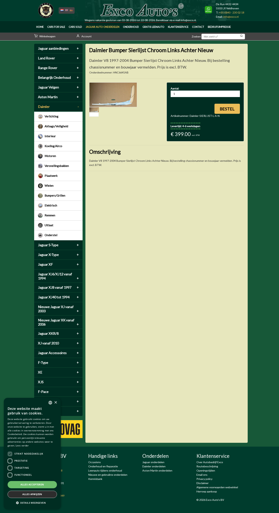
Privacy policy (204, 478)
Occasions (94, 462)
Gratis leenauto (153, 26)
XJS (58, 382)
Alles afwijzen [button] (32, 494)
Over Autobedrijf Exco (209, 462)
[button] (32, 502)
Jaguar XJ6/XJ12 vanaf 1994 (58, 276)
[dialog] (32, 453)
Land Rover (58, 58)
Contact (198, 26)
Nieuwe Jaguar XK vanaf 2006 (58, 322)
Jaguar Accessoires (58, 353)
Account (86, 36)
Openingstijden (205, 470)
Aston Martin (58, 97)
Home (40, 26)
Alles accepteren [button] (32, 484)
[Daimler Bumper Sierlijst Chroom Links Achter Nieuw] (113, 94)
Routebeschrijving (207, 466)
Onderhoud (131, 26)
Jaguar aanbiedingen (58, 48)
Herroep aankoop (206, 491)
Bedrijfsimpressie (219, 26)
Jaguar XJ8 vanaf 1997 (58, 287)
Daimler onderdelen (154, 466)
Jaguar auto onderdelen (102, 26)
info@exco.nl (188, 20)
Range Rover (58, 68)
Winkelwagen (47, 36)
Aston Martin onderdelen (157, 470)
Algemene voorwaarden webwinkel (217, 487)
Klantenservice (178, 26)
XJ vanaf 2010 (58, 343)
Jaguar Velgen (58, 87)
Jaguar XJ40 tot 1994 (58, 297)
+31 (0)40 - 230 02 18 (231, 12)
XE (58, 372)
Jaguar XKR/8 (58, 333)
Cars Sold (75, 26)
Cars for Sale (56, 26)
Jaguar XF (58, 264)
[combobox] (50, 403)
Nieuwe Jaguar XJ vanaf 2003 (58, 309)
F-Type (58, 362)
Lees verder (22, 445)
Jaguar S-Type (58, 245)
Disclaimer (202, 483)
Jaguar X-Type (58, 255)
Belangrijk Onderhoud (58, 77)
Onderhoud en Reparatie (103, 466)
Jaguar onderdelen (153, 462)
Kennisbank (95, 478)
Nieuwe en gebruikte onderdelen (107, 474)
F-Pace (58, 392)
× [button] (55, 402)
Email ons (201, 474)
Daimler (58, 106)
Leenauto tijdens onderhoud (105, 470)
